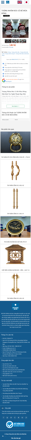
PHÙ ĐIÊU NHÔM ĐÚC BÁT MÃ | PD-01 (15, 242)
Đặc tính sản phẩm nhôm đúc (9, 366)
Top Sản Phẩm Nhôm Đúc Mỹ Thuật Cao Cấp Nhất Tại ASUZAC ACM (15, 385)
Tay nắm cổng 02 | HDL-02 (15, 185)
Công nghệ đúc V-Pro (8, 373)
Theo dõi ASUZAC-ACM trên (12, 79)
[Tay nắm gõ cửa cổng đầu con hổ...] (15, 142)
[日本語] (26, 2)
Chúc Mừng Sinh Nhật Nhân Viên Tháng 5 (12, 393)
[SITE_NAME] (7, 2)
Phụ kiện (11, 47)
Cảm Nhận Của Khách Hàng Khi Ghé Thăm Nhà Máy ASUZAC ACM (15, 401)
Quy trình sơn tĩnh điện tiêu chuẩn (10, 367)
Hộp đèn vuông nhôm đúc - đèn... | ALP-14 (15, 270)
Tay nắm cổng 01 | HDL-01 (15, 213)
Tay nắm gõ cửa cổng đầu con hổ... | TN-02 (15, 157)
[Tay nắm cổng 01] (15, 198)
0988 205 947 (15, 59)
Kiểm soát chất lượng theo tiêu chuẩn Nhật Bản (14, 369)
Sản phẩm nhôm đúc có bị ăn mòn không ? (13, 371)
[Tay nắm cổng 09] (15, 283)
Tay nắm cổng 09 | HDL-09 (15, 298)
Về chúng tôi (8, 81)
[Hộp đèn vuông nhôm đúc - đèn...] (15, 255)
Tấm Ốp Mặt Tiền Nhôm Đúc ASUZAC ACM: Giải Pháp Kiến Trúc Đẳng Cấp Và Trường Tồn (15, 397)
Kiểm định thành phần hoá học (10, 375)
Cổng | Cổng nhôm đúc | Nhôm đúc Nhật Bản (16, 434)
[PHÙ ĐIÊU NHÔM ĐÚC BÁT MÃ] (15, 227)
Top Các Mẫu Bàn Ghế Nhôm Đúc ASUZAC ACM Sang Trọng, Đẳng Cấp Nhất (15, 389)
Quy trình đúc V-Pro (7, 364)
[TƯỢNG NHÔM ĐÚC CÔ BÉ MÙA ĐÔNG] (8, 41)
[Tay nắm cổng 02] (15, 170)
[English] (19, 2)
